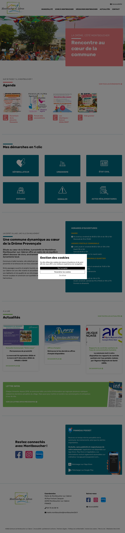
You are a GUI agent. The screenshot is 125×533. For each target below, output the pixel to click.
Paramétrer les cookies (62, 272)
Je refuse (62, 275)
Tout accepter (63, 268)
